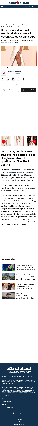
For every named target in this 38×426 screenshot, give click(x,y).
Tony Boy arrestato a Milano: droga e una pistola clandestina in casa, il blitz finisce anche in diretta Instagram (25, 287)
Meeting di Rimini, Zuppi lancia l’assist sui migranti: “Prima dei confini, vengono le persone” (25, 268)
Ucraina (33, 10)
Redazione (5, 404)
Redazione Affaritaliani (14, 71)
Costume (9, 25)
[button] (34, 142)
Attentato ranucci (23, 10)
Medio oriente (13, 10)
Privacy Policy (19, 419)
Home (3, 25)
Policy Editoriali (6, 401)
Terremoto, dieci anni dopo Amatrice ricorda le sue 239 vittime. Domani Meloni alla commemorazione (25, 277)
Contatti (4, 399)
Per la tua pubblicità (8, 407)
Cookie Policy (19, 421)
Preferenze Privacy (19, 424)
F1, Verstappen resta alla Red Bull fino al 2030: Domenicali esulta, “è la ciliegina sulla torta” (25, 296)
